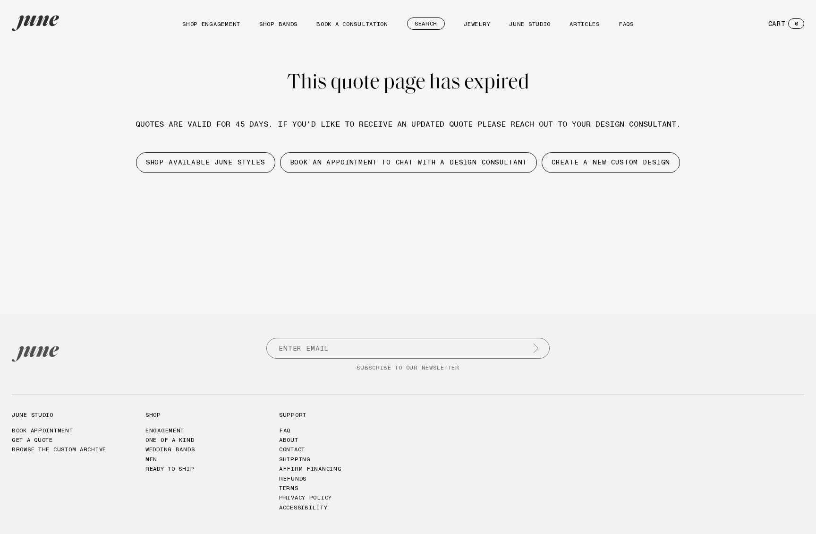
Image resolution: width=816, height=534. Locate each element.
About (288, 440)
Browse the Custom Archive (59, 449)
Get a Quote (32, 440)
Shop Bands (278, 24)
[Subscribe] (536, 348)
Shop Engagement (211, 24)
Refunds (292, 478)
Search (426, 23)
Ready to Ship (169, 468)
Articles (585, 24)
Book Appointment (42, 430)
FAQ (284, 430)
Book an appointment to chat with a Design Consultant (408, 162)
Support (292, 415)
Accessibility (303, 507)
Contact (292, 449)
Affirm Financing (310, 468)
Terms (288, 488)
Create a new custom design (611, 162)
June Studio (530, 24)
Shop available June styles (205, 162)
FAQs (626, 24)
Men (151, 459)
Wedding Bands (170, 449)
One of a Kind (169, 440)
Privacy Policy (305, 497)
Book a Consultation (352, 24)
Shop (153, 415)
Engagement (164, 430)
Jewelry (477, 24)
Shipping (295, 459)
